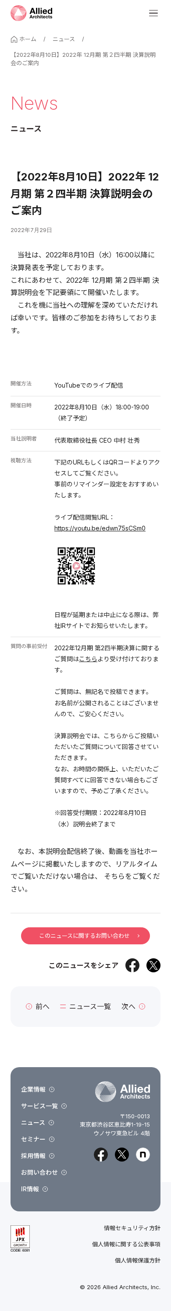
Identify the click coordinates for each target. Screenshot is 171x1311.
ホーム (27, 38)
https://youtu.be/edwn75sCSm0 (100, 528)
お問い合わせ (39, 1172)
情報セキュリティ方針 (132, 1228)
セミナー (33, 1139)
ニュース (64, 38)
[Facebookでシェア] (132, 965)
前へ (43, 1006)
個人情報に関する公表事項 (126, 1244)
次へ (128, 1006)
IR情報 (30, 1189)
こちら (88, 658)
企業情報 (33, 1089)
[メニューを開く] (153, 13)
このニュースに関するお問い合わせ (84, 935)
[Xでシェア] (153, 965)
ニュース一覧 (90, 1006)
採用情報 (33, 1155)
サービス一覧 (39, 1106)
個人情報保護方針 (137, 1260)
